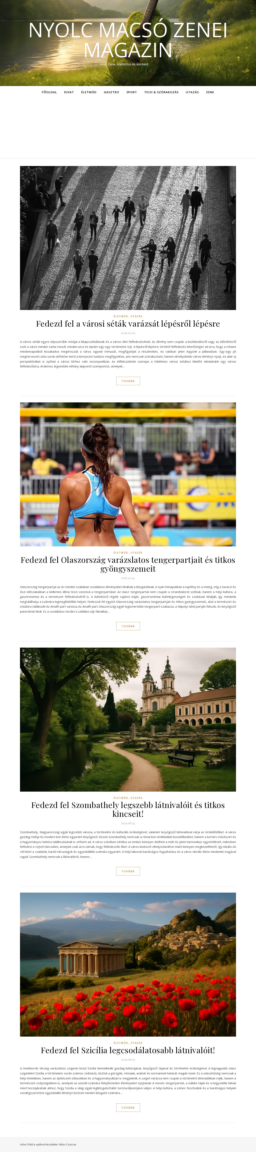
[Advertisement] (128, 128)
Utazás (192, 92)
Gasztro (111, 92)
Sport (131, 92)
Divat (69, 92)
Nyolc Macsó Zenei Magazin (128, 39)
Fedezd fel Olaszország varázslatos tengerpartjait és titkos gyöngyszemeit (128, 564)
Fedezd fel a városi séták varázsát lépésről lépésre (128, 323)
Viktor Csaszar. (68, 1144)
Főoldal (49, 92)
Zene (210, 92)
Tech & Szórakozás (161, 92)
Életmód (89, 92)
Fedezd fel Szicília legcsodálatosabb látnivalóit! (128, 1050)
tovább (128, 381)
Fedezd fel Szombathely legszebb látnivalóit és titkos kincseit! (128, 809)
